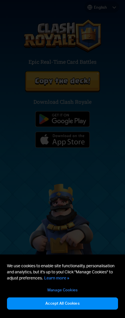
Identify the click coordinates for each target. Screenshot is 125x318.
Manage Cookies (62, 290)
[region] (62, 287)
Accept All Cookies (62, 303)
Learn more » (56, 277)
